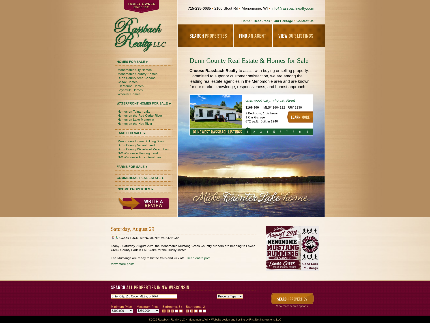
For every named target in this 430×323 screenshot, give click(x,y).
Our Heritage (283, 21)
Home (245, 21)
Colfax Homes (128, 82)
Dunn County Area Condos (136, 78)
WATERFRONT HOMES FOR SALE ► (144, 103)
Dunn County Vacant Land (136, 145)
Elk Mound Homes (131, 86)
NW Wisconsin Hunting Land (138, 153)
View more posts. (123, 264)
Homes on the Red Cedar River (140, 115)
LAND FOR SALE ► (131, 133)
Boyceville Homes (130, 90)
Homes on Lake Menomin (136, 119)
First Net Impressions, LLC (265, 319)
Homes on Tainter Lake (134, 111)
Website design (220, 319)
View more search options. (292, 306)
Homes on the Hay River (135, 123)
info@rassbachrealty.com (292, 8)
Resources (262, 21)
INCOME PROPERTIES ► (135, 189)
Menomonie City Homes (135, 70)
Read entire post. (199, 258)
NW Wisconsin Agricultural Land (140, 157)
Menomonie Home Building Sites (141, 141)
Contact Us (305, 21)
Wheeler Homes (129, 94)
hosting (240, 319)
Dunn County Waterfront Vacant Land (144, 149)
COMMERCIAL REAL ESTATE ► (141, 178)
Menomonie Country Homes (137, 74)
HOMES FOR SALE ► (133, 61)
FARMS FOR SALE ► (132, 166)
